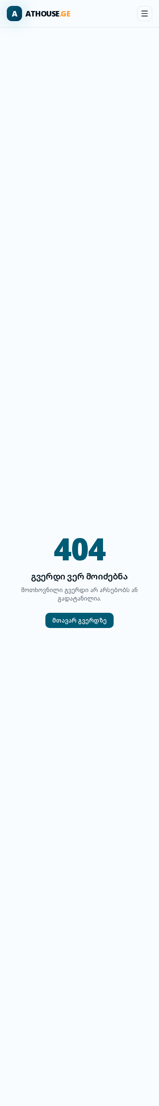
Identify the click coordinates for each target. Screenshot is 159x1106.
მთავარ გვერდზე (79, 620)
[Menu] (144, 13)
